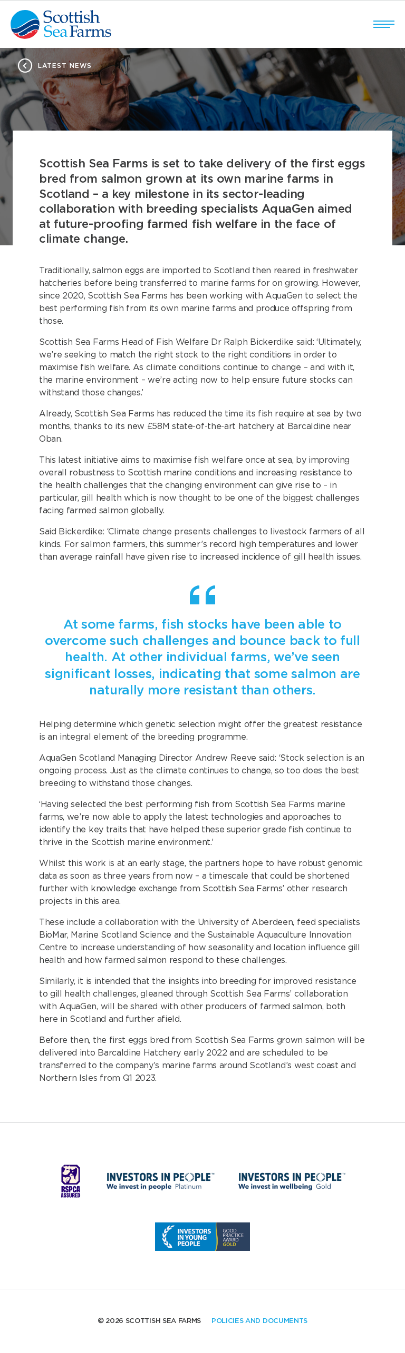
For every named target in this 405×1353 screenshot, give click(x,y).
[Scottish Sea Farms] (61, 24)
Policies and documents (259, 1321)
